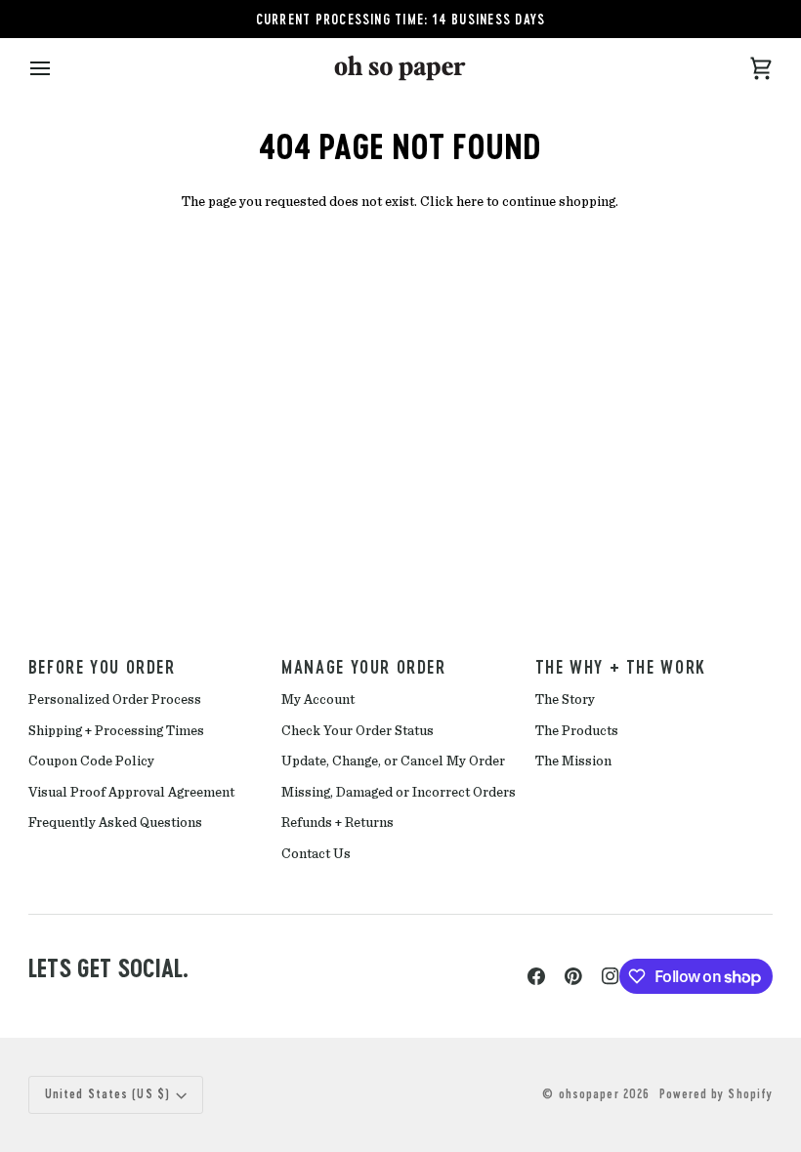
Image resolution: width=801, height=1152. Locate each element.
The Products (576, 731)
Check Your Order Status (357, 731)
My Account (318, 700)
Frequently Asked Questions (115, 823)
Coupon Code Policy (91, 761)
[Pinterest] (573, 976)
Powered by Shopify (716, 1094)
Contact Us (316, 854)
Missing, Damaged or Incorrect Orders (398, 793)
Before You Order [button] (102, 667)
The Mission (573, 761)
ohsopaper (589, 1094)
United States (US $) (107, 1094)
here (470, 202)
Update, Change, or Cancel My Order (393, 761)
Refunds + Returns (337, 823)
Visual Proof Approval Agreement (131, 793)
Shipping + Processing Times (116, 731)
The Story (565, 700)
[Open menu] (57, 68)
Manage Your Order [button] (363, 667)
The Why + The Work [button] (620, 667)
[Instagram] (610, 976)
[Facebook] (536, 976)
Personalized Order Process (114, 700)
